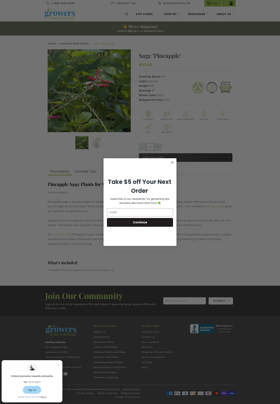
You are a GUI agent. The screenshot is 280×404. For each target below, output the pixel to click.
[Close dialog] (172, 162)
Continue (140, 222)
